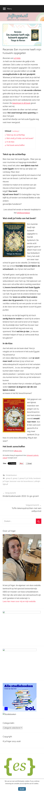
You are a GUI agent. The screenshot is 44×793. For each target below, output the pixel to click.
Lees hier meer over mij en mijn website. (19, 601)
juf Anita (17, 58)
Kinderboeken (11, 475)
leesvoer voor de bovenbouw (21, 481)
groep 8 (22, 478)
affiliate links (18, 451)
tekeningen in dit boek (21, 103)
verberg (15, 131)
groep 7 (16, 478)
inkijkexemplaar (23, 213)
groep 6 (9, 478)
